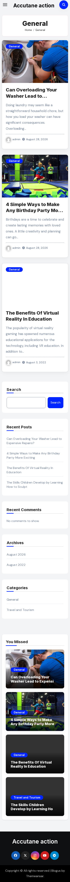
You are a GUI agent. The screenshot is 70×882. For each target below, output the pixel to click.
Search (14, 389)
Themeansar (35, 876)
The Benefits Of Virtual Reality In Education (31, 764)
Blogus (56, 871)
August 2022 (16, 565)
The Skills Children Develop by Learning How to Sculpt (33, 809)
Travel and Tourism (20, 610)
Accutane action (33, 6)
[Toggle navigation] (5, 4)
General (14, 46)
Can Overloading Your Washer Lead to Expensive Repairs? (31, 96)
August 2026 (16, 554)
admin (16, 139)
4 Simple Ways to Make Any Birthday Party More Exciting (34, 210)
